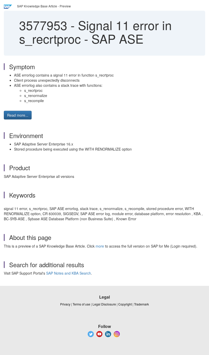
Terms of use (81, 304)
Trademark (141, 304)
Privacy (65, 304)
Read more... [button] (17, 115)
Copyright (125, 304)
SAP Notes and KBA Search (68, 273)
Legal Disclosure (104, 304)
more (100, 246)
